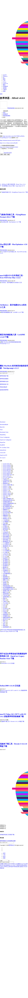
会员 (4, 856)
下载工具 (5, 572)
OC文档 (5, 549)
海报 (5, 154)
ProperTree (2, 442)
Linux (4, 604)
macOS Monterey (7, 469)
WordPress (5, 608)
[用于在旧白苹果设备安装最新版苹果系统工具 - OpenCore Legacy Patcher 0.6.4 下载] (14, 631)
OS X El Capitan (7, 477)
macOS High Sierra (7, 474)
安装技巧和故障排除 (8, 503)
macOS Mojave (6, 473)
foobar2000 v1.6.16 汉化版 (10, 686)
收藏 (2, 154)
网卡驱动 (5, 564)
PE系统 (5, 526)
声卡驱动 (5, 559)
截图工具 (5, 580)
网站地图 (13, 840)
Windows (5, 76)
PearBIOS (2, 445)
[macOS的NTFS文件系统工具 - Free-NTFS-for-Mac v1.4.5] (14, 253)
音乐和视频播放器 (8, 587)
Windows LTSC (7, 489)
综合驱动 (5, 562)
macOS (4, 75)
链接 (8, 154)
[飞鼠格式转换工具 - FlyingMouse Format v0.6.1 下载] (14, 192)
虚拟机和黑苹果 (4, 389)
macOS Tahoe (6, 463)
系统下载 (12, 834)
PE (3, 77)
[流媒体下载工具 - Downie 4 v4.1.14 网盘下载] (12, 721)
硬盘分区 (5, 524)
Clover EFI (2, 452)
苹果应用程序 (3, 387)
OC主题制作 (6, 543)
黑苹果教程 (3, 840)
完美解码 (5, 616)
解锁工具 (5, 592)
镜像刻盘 (5, 515)
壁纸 (4, 625)
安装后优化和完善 (8, 500)
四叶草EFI (5, 533)
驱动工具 (5, 568)
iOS (4, 607)
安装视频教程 (6, 505)
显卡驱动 (5, 561)
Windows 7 (5, 490)
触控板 (5, 567)
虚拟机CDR (6, 481)
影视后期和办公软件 (8, 589)
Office (4, 497)
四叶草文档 (6, 538)
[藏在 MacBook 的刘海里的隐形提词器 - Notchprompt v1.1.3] (14, 343)
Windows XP (6, 491)
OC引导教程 (6, 550)
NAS (4, 606)
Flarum (4, 611)
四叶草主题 (6, 535)
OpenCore (5, 83)
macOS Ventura (6, 468)
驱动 (4, 85)
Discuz (4, 610)
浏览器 (5, 584)
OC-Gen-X (2, 457)
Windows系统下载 (7, 485)
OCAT (4, 556)
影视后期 (5, 614)
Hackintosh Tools (4, 432)
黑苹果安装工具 (4, 384)
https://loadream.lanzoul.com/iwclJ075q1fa (10, 140)
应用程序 (5, 86)
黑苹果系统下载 (4, 376)
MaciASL (2, 427)
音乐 (4, 624)
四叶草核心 (6, 539)
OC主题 (5, 552)
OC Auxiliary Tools (4, 447)
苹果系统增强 (11, 108)
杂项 (4, 91)
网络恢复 (5, 483)
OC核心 (5, 547)
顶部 (4, 858)
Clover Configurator (5, 437)
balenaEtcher (3, 450)
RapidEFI (5, 558)
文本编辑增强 (6, 573)
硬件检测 (5, 529)
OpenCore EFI (3, 455)
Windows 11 (6, 486)
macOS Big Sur (6, 470)
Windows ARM (6, 494)
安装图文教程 (6, 501)
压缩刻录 (5, 570)
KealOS (5, 478)
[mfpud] (3, 108)
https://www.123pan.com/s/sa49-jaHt (8, 143)
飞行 (4, 622)
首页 (4, 112)
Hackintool (2, 422)
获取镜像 (5, 578)
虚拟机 (5, 88)
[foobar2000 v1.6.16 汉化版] (7, 663)
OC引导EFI (6, 544)
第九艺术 (5, 619)
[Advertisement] (14, 169)
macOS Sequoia (7, 465)
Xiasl (1, 429)
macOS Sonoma (7, 466)
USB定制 (5, 520)
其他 (4, 598)
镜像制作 (5, 509)
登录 (1, 94)
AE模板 (5, 612)
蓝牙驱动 (5, 565)
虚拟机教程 (6, 594)
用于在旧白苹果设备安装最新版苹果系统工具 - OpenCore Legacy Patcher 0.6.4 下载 (13, 656)
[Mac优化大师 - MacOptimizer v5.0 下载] (10, 222)
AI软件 (5, 89)
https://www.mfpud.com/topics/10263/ (9, 147)
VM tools (5, 595)
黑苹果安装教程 (4, 378)
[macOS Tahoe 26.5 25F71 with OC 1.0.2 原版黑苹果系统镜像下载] (14, 692)
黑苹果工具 (6, 518)
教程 (4, 79)
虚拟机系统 (6, 596)
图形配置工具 (6, 541)
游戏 (4, 575)
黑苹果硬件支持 (4, 381)
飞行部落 (8, 840)
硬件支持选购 (6, 508)
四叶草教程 (6, 536)
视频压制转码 (6, 617)
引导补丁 (5, 517)
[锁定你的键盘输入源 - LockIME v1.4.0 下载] (12, 312)
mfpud (8, 152)
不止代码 (5, 603)
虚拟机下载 (6, 590)
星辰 (4, 620)
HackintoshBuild (4, 424)
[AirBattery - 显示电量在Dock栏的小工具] (11, 282)
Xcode (4, 581)
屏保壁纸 (5, 576)
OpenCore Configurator (5, 439)
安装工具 (7, 834)
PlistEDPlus (3, 434)
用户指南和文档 (7, 506)
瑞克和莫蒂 (6, 627)
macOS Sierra (6, 476)
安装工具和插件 (7, 498)
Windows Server (7, 493)
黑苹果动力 (12, 845)
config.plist (5, 532)
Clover (4, 82)
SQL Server (6, 496)
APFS (4, 530)
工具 (4, 80)
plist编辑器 (6, 521)
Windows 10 (6, 487)
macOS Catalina (7, 472)
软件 (4, 600)
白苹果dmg (6, 480)
